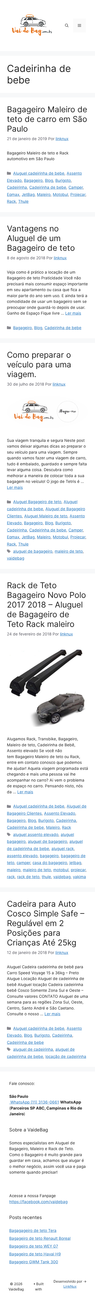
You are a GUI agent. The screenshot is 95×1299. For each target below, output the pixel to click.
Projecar (77, 194)
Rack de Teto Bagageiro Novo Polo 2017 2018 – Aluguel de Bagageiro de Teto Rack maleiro (46, 604)
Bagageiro (33, 180)
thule (46, 876)
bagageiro (49, 855)
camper (23, 862)
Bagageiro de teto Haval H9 (35, 1254)
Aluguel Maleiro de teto (45, 516)
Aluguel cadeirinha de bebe (38, 173)
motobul (60, 870)
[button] (66, 25)
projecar (78, 870)
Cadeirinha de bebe (47, 187)
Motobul (60, 194)
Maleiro (43, 194)
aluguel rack (62, 848)
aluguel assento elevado (35, 834)
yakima (79, 876)
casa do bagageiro (50, 862)
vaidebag (15, 558)
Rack (11, 201)
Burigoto (63, 180)
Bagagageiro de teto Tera (32, 1230)
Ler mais (73, 313)
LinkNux (70, 1286)
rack (11, 876)
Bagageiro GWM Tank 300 (33, 1262)
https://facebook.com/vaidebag (38, 1201)
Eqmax (13, 194)
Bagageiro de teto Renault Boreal (40, 1238)
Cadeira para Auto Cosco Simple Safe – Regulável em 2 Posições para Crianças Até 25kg (45, 923)
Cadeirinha (17, 187)
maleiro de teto (69, 551)
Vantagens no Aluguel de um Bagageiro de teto (41, 238)
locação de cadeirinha (65, 1056)
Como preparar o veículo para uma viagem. (39, 364)
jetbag (75, 862)
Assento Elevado (59, 813)
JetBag (28, 194)
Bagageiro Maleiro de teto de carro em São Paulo (47, 118)
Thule (23, 201)
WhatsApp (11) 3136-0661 (34, 1102)
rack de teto (28, 876)
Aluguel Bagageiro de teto (37, 501)
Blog (49, 180)
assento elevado (22, 855)
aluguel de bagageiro (32, 551)
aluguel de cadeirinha (33, 1049)
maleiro (14, 870)
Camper (75, 187)
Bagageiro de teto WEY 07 (33, 1246)
